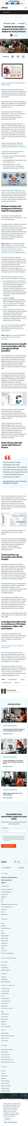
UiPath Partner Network (7, 1049)
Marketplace (4, 1006)
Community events (5, 1001)
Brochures (3, 1024)
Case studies (4, 1016)
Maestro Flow (4, 940)
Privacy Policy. (7, 840)
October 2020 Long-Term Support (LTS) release (13, 191)
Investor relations (5, 1080)
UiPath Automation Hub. (20, 147)
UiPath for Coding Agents (7, 953)
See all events (4, 1040)
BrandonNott (15, 35)
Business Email (4, 828)
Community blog (5, 998)
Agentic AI (3, 897)
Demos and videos (5, 1026)
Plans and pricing (6, 880)
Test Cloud (4, 950)
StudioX (22, 679)
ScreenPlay (4, 945)
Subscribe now (9, 846)
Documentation (5, 993)
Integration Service (6, 928)
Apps (2, 923)
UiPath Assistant (18, 145)
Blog (2, 1011)
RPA (2, 899)
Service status (4, 1003)
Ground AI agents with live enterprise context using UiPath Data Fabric (14, 730)
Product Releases (12, 679)
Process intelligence (6, 892)
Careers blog (4, 1076)
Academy (3, 976)
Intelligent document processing (9, 904)
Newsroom (3, 1078)
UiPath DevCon (5, 1038)
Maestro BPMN (5, 935)
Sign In (22, 867)
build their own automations (14, 302)
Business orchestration (6, 889)
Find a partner (4, 1052)
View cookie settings (10, 1122)
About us (3, 1070)
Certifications (4, 979)
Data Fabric (4, 909)
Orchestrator (4, 943)
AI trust (3, 912)
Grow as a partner (5, 1057)
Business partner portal (7, 1059)
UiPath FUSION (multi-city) (7, 1035)
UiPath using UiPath (6, 1085)
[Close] (26, 1100)
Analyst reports (5, 1014)
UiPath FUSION (5, 1033)
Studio (2, 948)
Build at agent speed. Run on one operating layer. (12, 794)
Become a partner (5, 1054)
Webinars (3, 1021)
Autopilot (3, 925)
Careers (3, 1073)
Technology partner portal (7, 1062)
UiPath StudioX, (5, 147)
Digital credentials (5, 981)
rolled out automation (20, 283)
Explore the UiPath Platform (9, 877)
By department (5, 967)
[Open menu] (26, 8)
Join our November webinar (9, 652)
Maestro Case (4, 938)
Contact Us (8, 867)
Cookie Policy (11, 1116)
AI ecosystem (4, 894)
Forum (2, 996)
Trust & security (5, 1083)
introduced (15, 129)
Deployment (4, 914)
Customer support (5, 988)
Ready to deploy (5, 970)
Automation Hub (6, 682)
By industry (4, 965)
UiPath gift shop (5, 1088)
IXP (2, 930)
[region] (14, 1112)
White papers (4, 1019)
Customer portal (5, 991)
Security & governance (7, 907)
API (2, 902)
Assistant (17, 682)
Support (3, 883)
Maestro (3, 933)
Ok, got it (8, 1119)
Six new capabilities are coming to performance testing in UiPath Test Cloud (13, 762)
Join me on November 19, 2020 (10, 325)
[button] (14, 179)
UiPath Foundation (5, 1091)
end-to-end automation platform (11, 165)
